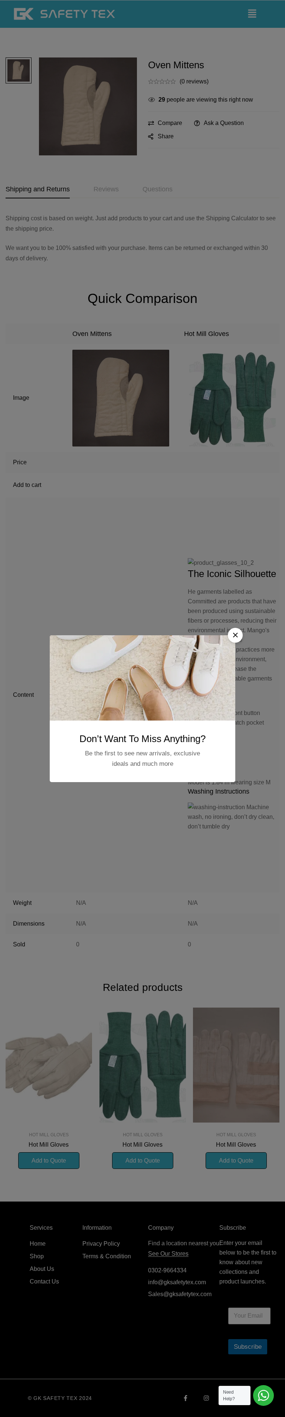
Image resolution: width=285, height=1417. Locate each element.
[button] (235, 635)
